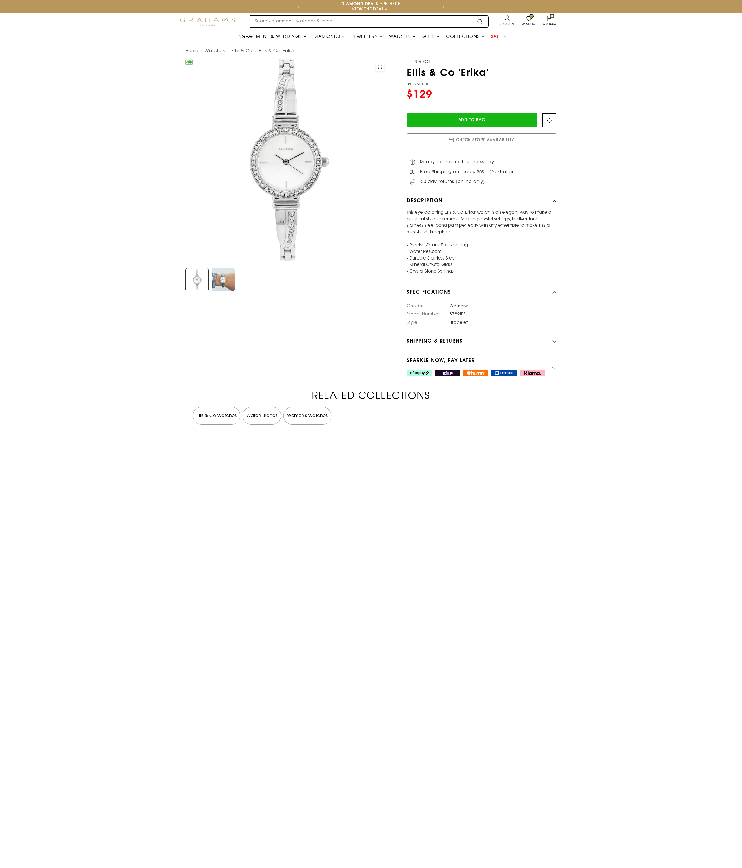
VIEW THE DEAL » (369, 9)
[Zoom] (380, 66)
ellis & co (241, 51)
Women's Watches (307, 416)
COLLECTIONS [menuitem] (463, 37)
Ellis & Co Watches (217, 416)
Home (192, 51)
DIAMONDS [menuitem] (326, 37)
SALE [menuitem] (496, 37)
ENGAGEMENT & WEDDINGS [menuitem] (268, 37)
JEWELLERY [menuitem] (365, 37)
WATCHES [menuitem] (400, 37)
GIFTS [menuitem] (428, 37)
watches (215, 51)
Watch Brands (261, 416)
